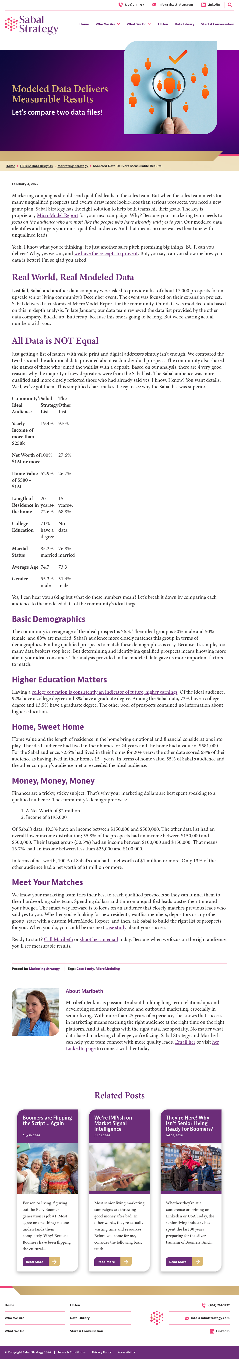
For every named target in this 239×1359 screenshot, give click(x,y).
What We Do (15, 1331)
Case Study (85, 969)
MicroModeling (108, 969)
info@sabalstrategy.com (210, 1318)
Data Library (80, 1318)
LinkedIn (223, 1331)
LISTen (75, 1305)
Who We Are (14, 1318)
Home (10, 166)
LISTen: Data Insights (36, 166)
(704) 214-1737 (219, 1305)
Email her (185, 1041)
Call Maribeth (58, 939)
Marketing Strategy (72, 166)
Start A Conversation (86, 1331)
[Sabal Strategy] (31, 25)
